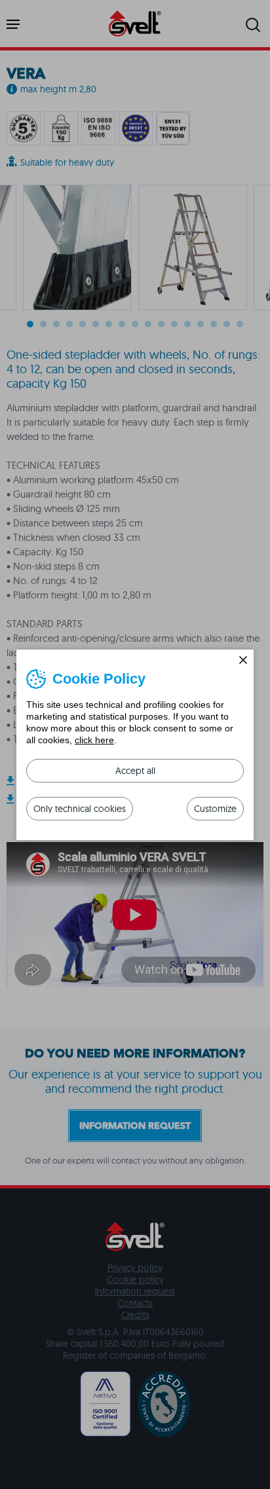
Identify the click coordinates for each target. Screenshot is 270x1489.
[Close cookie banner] (243, 660)
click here (94, 740)
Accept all (135, 771)
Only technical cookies (79, 809)
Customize (215, 809)
